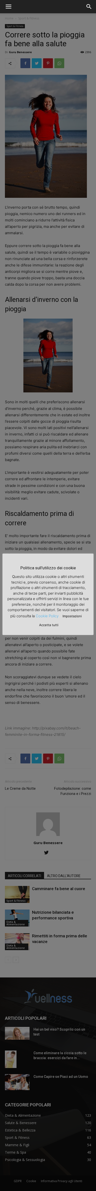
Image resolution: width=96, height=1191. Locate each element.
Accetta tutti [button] (48, 625)
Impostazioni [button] (72, 616)
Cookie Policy (47, 616)
